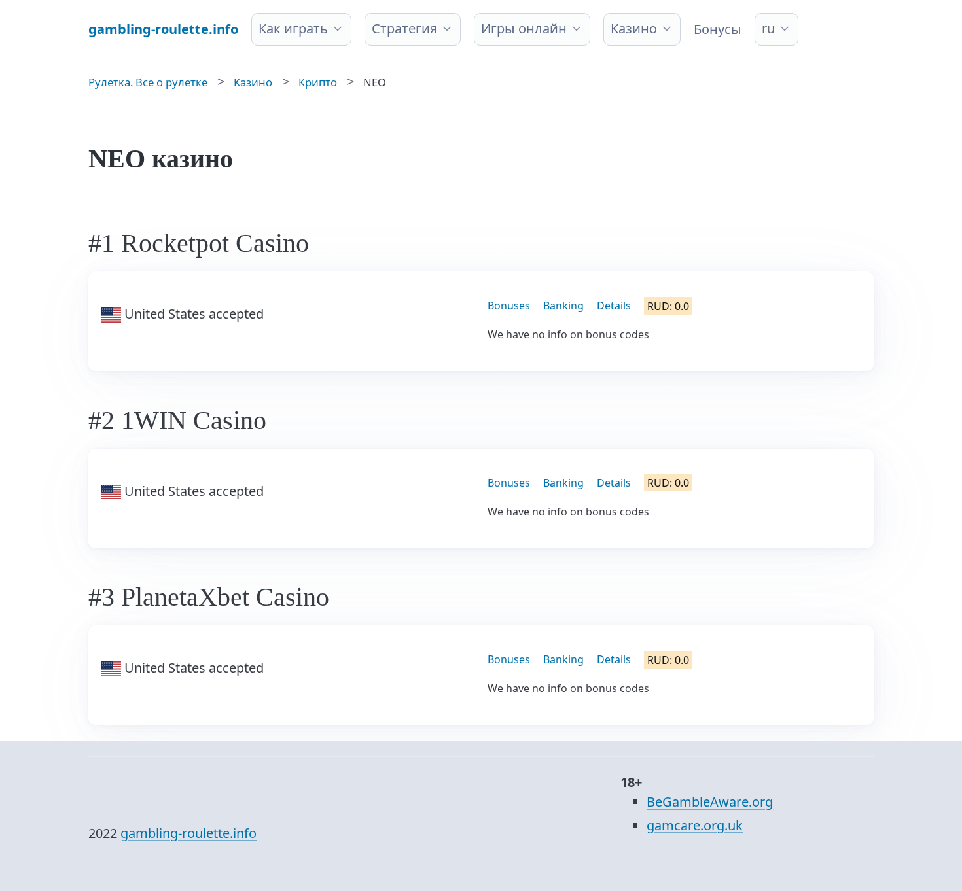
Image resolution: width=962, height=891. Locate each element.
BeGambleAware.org (710, 802)
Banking (563, 305)
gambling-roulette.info (188, 833)
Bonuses (509, 305)
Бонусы (717, 29)
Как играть (293, 28)
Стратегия (404, 28)
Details (614, 305)
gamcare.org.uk (695, 825)
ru (768, 28)
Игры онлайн (524, 28)
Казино (634, 28)
